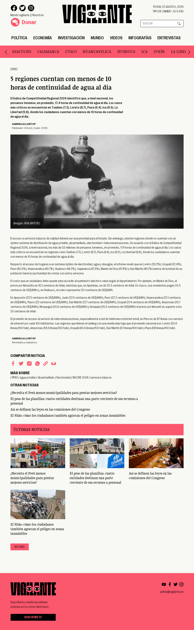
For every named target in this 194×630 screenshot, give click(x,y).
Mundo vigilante (19, 15)
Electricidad (63, 377)
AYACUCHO (21, 51)
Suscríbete (33, 617)
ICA (144, 51)
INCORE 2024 (80, 377)
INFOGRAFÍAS (139, 37)
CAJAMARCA (48, 51)
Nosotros (38, 15)
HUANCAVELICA (97, 51)
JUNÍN (159, 51)
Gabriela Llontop (24, 123)
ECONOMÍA (42, 37)
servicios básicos (101, 377)
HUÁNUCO (126, 51)
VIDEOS (116, 37)
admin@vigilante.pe (172, 592)
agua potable (28, 377)
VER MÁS (19, 547)
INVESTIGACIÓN (71, 37)
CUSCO (71, 51)
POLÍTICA (19, 37)
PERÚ (14, 69)
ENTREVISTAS (169, 37)
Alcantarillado (46, 377)
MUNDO (97, 37)
